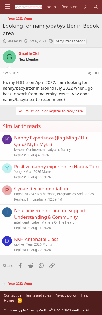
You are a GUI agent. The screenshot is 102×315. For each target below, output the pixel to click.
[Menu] (7, 7)
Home (9, 300)
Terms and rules (38, 295)
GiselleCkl (14, 41)
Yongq (18, 171)
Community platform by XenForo (47, 310)
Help (84, 295)
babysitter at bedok (70, 41)
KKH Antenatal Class (36, 239)
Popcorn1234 (24, 194)
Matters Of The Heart (57, 222)
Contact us (12, 295)
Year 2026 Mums (38, 171)
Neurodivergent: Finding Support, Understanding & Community (50, 213)
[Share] (89, 73)
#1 (97, 73)
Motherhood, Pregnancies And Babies (65, 194)
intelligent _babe (26, 222)
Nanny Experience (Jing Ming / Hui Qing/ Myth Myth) (51, 141)
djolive (19, 244)
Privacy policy (66, 295)
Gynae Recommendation (41, 188)
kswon (19, 149)
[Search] (95, 7)
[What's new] (84, 7)
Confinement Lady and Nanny (48, 149)
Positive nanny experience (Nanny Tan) (56, 166)
